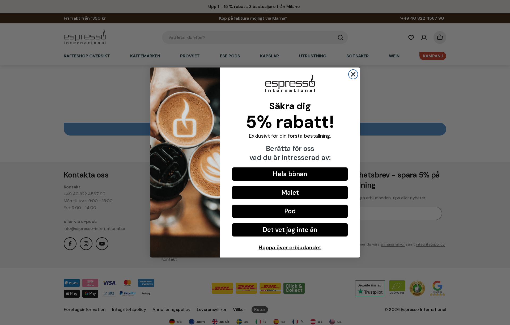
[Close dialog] (353, 74)
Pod (290, 211)
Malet (290, 192)
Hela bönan (290, 174)
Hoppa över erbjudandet (290, 247)
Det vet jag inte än (290, 230)
